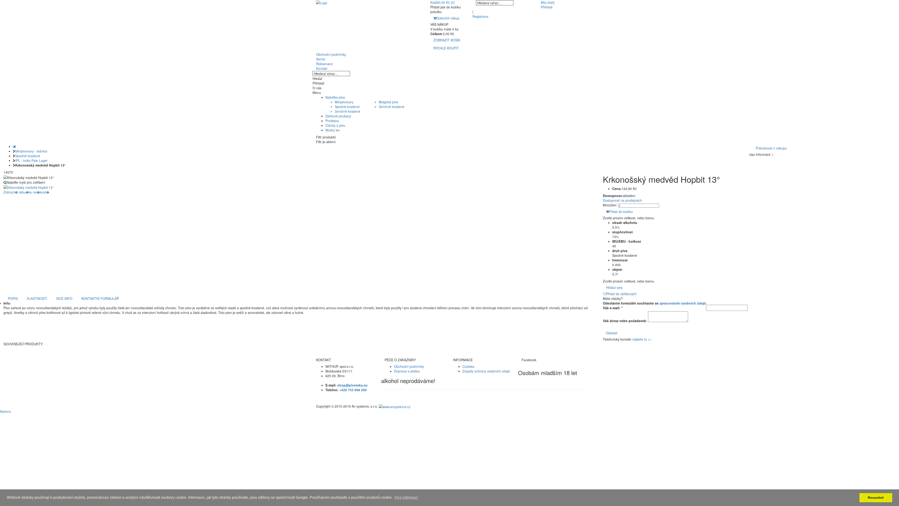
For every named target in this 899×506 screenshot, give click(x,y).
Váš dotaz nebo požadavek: (625, 320)
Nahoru (5, 411)
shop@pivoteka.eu (352, 385)
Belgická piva (388, 102)
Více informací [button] (406, 497)
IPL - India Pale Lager (31, 160)
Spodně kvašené (347, 106)
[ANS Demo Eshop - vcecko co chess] (321, 2)
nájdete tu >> (642, 339)
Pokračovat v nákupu (771, 148)
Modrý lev (332, 130)
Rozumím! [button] (876, 497)
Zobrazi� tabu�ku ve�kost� (26, 192)
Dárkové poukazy (338, 116)
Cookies (468, 366)
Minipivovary (344, 102)
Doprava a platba (407, 371)
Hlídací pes (614, 287)
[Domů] (14, 146)
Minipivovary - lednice (31, 151)
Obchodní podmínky (409, 366)
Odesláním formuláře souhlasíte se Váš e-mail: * (654, 305)
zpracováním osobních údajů (683, 303)
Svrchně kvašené (347, 111)
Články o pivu (335, 125)
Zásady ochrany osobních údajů (486, 371)
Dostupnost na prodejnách (622, 200)
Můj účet (547, 2)
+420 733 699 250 (353, 389)
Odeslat (611, 333)
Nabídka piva (335, 97)
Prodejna (332, 120)
